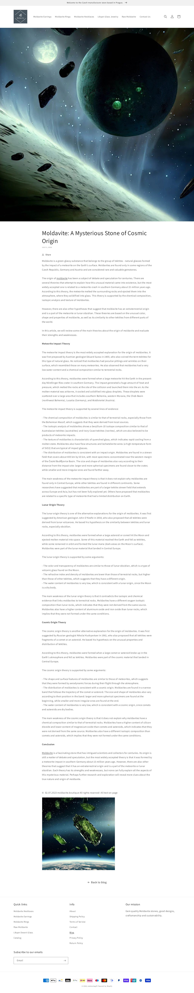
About (73, 911)
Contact (73, 927)
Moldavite (47, 753)
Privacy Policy (76, 937)
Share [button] (48, 254)
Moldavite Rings (21, 921)
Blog (72, 932)
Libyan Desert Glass (23, 932)
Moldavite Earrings (23, 916)
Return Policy (76, 943)
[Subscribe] (64, 960)
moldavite (62, 278)
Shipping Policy (77, 916)
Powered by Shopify (105, 986)
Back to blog (99, 882)
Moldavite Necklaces (23, 911)
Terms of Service (77, 921)
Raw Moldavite (21, 927)
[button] (165, 16)
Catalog (17, 937)
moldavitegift (92, 986)
